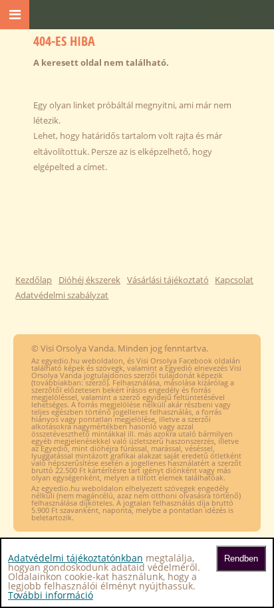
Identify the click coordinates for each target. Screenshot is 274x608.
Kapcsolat (234, 280)
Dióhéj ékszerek (89, 280)
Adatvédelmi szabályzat (61, 295)
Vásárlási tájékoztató (168, 280)
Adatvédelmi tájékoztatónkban (75, 558)
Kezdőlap (33, 280)
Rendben (241, 558)
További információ (50, 595)
